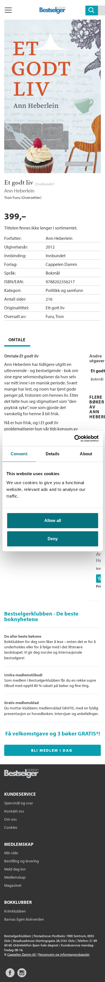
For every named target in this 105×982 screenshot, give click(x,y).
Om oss (10, 819)
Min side (11, 852)
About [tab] (86, 453)
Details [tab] (52, 453)
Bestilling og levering (21, 860)
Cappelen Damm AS (21, 954)
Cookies (10, 827)
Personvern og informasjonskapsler (64, 954)
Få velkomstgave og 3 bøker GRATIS (50, 733)
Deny (53, 538)
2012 (50, 247)
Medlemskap (14, 877)
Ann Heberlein (19, 190)
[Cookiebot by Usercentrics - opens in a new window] (75, 438)
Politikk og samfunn (64, 290)
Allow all (52, 520)
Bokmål (53, 273)
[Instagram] (21, 975)
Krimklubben (15, 911)
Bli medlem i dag (52, 750)
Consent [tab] (19, 453)
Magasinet (13, 885)
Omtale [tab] (16, 339)
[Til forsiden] (52, 12)
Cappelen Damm (61, 264)
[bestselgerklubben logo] (21, 774)
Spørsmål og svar (18, 802)
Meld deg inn (15, 869)
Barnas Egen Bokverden (24, 919)
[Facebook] (10, 975)
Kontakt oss (14, 811)
